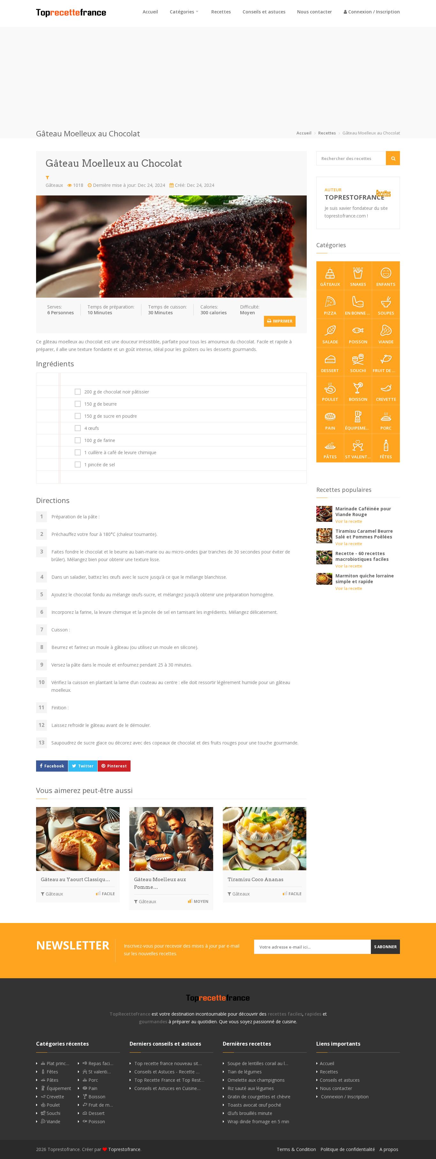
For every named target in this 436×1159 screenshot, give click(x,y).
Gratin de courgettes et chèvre (259, 1097)
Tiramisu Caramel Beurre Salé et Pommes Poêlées (364, 534)
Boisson (358, 399)
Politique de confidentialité (347, 1149)
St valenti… (99, 1072)
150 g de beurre (100, 404)
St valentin (358, 457)
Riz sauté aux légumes (251, 1088)
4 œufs (91, 428)
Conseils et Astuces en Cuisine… (167, 1088)
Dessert (330, 370)
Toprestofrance (124, 1149)
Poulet (330, 399)
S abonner (385, 946)
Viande (386, 342)
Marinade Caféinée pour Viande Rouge (363, 511)
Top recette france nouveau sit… (168, 1063)
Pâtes (330, 457)
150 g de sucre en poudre (110, 416)
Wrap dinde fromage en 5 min (258, 1122)
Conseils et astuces (264, 12)
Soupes (386, 313)
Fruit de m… (100, 1105)
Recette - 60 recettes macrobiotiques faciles (362, 556)
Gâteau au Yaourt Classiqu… (75, 879)
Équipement (358, 428)
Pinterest (117, 766)
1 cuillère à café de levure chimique (120, 452)
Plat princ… (57, 1063)
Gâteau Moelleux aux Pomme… (160, 883)
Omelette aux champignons (256, 1080)
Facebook (54, 766)
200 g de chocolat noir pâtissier (116, 392)
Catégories (182, 12)
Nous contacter (314, 12)
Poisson (358, 342)
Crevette (386, 399)
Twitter (86, 766)
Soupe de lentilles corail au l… (258, 1063)
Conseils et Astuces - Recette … (166, 1072)
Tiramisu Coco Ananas (255, 879)
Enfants (385, 284)
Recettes (221, 12)
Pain (330, 428)
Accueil (150, 12)
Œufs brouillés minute (250, 1113)
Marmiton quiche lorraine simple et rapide (364, 578)
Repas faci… (100, 1063)
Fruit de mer (386, 370)
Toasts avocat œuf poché (254, 1105)
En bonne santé (358, 313)
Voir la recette (348, 521)
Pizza (330, 313)
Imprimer (282, 321)
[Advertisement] (218, 71)
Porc (385, 428)
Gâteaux (54, 185)
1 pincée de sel (99, 465)
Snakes (358, 284)
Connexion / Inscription (373, 12)
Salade (330, 342)
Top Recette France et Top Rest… (169, 1080)
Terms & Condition (296, 1149)
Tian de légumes (245, 1072)
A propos (389, 1149)
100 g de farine (99, 440)
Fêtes (386, 457)
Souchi (358, 370)
